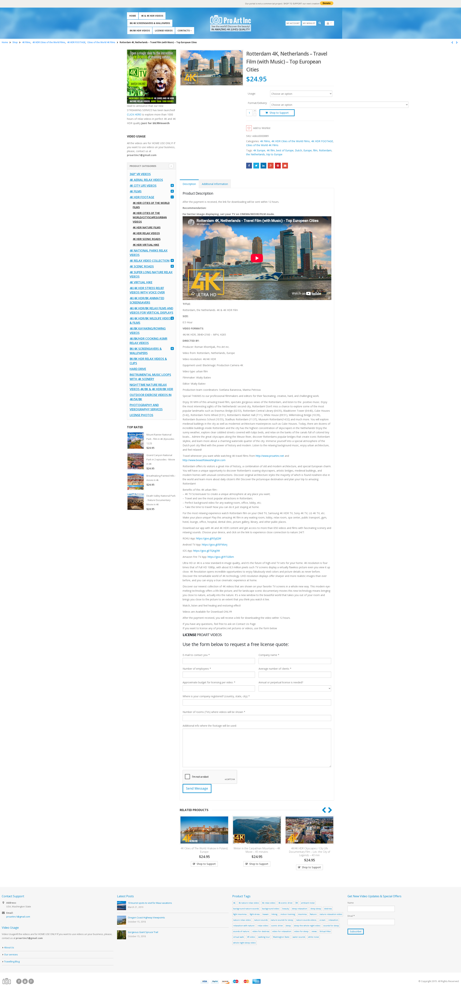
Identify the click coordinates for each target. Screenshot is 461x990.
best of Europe (285, 150)
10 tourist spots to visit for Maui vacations (150, 902)
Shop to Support (279, 112)
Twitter (256, 165)
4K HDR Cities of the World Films (290, 141)
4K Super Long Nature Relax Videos (151, 274)
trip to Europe (274, 154)
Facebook (249, 165)
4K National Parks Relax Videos (148, 253)
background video (270, 908)
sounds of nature (241, 931)
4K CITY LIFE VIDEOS (143, 186)
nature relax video (242, 920)
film (315, 150)
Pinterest (278, 165)
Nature (313, 914)
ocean (322, 920)
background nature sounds (246, 908)
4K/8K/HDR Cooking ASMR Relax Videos (148, 341)
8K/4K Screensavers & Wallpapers (150, 23)
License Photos (141, 415)
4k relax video (268, 902)
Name (351, 902)
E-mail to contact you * (196, 655)
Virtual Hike (325, 931)
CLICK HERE (134, 114)
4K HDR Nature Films (146, 227)
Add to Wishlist (261, 128)
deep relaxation (299, 908)
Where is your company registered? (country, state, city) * (216, 696)
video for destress (260, 931)
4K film (271, 150)
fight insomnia (240, 914)
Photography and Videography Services (146, 407)
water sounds (299, 937)
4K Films (265, 141)
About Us (9, 947)
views (314, 931)
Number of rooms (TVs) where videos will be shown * (214, 712)
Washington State (281, 937)
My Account (293, 23)
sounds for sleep (331, 925)
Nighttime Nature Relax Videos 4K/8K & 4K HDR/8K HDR (151, 387)
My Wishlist (309, 23)
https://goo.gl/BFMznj (214, 544)
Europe (307, 150)
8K (297, 902)
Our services (11, 954)
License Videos (164, 30)
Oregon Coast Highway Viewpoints (146, 917)
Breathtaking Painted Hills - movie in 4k (161, 478)
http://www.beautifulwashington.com (204, 460)
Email (285, 165)
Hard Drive (138, 369)
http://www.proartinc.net (270, 455)
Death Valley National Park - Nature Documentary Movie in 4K (161, 500)
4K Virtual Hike (141, 282)
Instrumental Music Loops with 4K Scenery (150, 377)
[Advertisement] (151, 570)
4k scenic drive (285, 902)
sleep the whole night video (307, 925)
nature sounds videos (306, 920)
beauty (285, 908)
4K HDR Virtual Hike (146, 244)
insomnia (302, 914)
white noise (313, 937)
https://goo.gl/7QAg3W (206, 550)
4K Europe (259, 150)
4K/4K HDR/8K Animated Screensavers (147, 300)
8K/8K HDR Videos (140, 30)
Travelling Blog (12, 961)
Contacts (184, 30)
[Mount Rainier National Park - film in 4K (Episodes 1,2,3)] (135, 440)
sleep (288, 925)
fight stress (254, 914)
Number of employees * (197, 668)
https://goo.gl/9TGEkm (221, 556)
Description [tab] (189, 184)
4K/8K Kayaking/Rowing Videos (148, 331)
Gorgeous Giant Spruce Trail (143, 932)
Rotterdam (325, 150)
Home (132, 15)
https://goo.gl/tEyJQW (208, 538)
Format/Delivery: (257, 103)
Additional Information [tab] (215, 184)
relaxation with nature (243, 925)
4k (234, 902)
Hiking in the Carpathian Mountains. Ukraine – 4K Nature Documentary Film (200, 850)
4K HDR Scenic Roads (146, 239)
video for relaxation (281, 931)
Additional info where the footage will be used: (210, 725)
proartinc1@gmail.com (18, 916)
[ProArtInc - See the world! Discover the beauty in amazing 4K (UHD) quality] (230, 23)
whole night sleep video (244, 942)
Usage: (252, 93)
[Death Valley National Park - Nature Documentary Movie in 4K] (135, 501)
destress (328, 908)
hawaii (265, 914)
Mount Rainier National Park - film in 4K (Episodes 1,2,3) (160, 439)
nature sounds (261, 920)
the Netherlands (255, 154)
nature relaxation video (331, 914)
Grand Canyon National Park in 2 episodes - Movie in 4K (160, 459)
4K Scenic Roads (142, 266)
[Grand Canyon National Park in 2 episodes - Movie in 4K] (135, 461)
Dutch (298, 150)
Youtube (25, 981)
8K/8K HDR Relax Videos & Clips (148, 361)
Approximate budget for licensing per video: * (209, 682)
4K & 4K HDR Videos (152, 15)
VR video (251, 937)
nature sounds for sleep (282, 920)
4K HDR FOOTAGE (322, 141)
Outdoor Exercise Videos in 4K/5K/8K (150, 397)
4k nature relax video (249, 902)
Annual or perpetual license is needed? (281, 682)
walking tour (264, 937)
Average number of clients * (275, 668)
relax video (263, 925)
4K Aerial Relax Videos (146, 180)
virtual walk (238, 937)
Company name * (269, 655)
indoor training (288, 914)
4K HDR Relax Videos (146, 233)
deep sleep (315, 908)
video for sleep (301, 931)
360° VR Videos (140, 174)
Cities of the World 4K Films (262, 145)
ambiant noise (308, 902)
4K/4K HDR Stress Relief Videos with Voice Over (147, 290)
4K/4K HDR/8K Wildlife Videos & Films (151, 320)
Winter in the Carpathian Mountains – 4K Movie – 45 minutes (305, 850)
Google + (271, 165)
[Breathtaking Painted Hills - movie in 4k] (135, 481)
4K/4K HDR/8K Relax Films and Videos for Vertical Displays (151, 310)
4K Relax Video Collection (149, 261)
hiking (274, 914)
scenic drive (277, 925)
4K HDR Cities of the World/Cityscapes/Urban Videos (150, 217)
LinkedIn (263, 165)
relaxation (333, 920)
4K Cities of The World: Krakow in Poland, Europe (253, 850)
